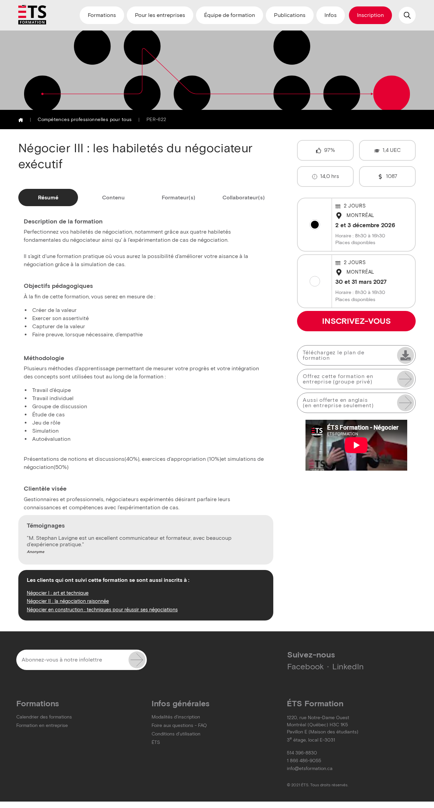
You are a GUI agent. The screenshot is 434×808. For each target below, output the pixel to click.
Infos (330, 15)
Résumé (48, 197)
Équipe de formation (229, 15)
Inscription (370, 15)
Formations (102, 15)
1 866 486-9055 (304, 761)
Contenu (113, 197)
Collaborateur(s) (243, 197)
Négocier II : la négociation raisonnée (68, 601)
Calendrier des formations (44, 717)
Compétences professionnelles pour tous (85, 119)
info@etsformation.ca (310, 768)
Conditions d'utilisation (176, 734)
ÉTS (156, 742)
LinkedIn (348, 666)
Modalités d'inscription (176, 717)
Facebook (305, 666)
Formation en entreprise (42, 725)
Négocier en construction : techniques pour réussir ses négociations (102, 610)
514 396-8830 (302, 753)
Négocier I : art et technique (57, 593)
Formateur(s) (178, 197)
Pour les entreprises (160, 15)
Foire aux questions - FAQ (179, 725)
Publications (289, 15)
